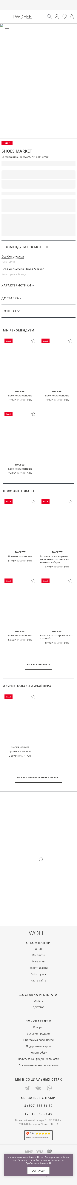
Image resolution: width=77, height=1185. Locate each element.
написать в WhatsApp (38, 230)
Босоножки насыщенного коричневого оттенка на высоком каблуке (55, 559)
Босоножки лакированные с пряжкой (56, 637)
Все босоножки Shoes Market (22, 269)
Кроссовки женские (20, 751)
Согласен (38, 1170)
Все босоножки (12, 256)
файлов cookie (44, 1163)
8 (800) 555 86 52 (38, 1106)
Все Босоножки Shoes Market (38, 777)
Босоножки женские (20, 395)
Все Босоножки (38, 664)
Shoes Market (16, 150)
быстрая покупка (57, 219)
